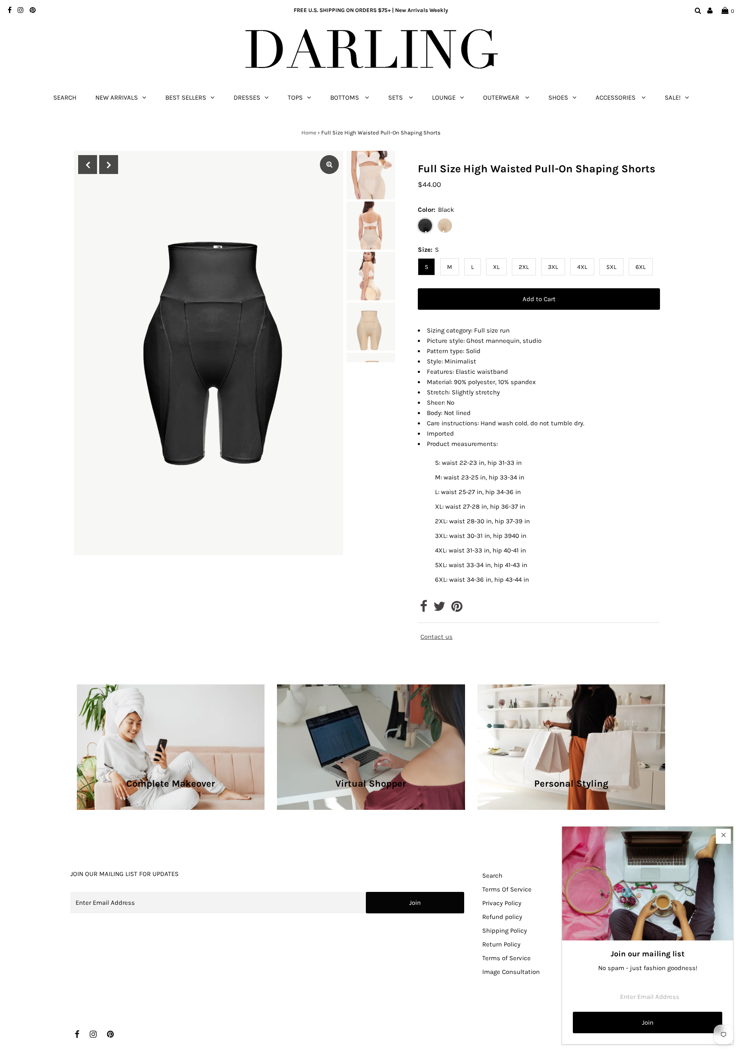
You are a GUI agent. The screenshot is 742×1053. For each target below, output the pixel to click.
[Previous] (87, 164)
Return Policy (501, 944)
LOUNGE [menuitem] (444, 97)
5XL (611, 267)
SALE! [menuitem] (673, 97)
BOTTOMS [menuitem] (345, 97)
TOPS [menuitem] (295, 97)
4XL (582, 267)
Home (308, 132)
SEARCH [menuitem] (64, 97)
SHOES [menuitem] (558, 97)
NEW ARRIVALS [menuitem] (116, 97)
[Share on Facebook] (423, 609)
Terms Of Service (507, 889)
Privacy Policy (501, 903)
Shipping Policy (504, 930)
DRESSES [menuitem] (247, 97)
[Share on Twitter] (439, 609)
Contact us (436, 637)
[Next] (108, 164)
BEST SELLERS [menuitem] (185, 97)
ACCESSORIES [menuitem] (616, 97)
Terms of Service (506, 958)
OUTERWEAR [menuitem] (502, 97)
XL (496, 267)
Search (492, 875)
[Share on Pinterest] (456, 609)
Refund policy (502, 917)
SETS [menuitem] (396, 97)
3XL (553, 267)
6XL (641, 267)
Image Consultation (511, 972)
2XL (524, 267)
